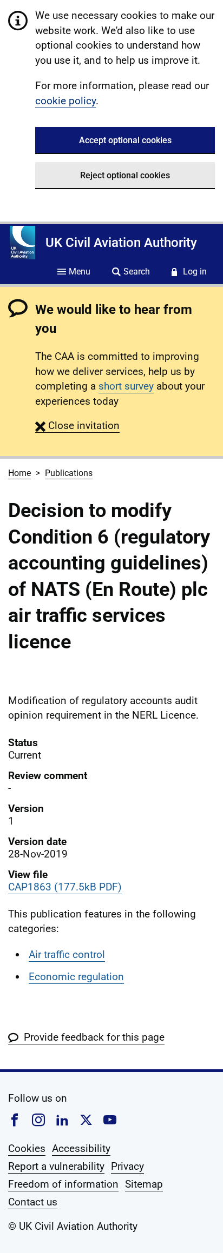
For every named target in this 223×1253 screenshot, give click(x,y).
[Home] (22, 242)
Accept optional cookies (125, 140)
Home (19, 473)
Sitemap (144, 1184)
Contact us (32, 1202)
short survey (126, 386)
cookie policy (65, 101)
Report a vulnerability (56, 1166)
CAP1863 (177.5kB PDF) (65, 887)
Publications (69, 473)
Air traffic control (67, 954)
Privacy (127, 1166)
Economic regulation (76, 976)
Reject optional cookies (125, 175)
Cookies (26, 1148)
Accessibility (81, 1148)
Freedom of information (63, 1184)
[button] (77, 425)
